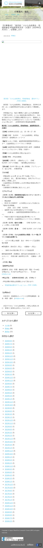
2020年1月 (8, 457)
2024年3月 (8, 396)
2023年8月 (8, 411)
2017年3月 (8, 494)
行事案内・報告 (15, 14)
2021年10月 (9, 442)
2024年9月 (8, 384)
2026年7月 (8, 344)
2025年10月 (9, 362)
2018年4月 (8, 475)
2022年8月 (8, 429)
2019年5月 (8, 460)
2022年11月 (9, 423)
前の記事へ (11, 313)
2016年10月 (9, 509)
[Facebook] (37, 545)
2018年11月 (9, 466)
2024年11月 (9, 380)
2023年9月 (8, 408)
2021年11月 (9, 439)
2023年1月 (8, 417)
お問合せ (30, 544)
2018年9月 (8, 469)
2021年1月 (8, 448)
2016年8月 (8, 515)
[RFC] (12, 539)
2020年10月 (9, 454)
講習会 (7, 332)
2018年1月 (8, 481)
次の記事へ (32, 313)
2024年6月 (8, 390)
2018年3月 (8, 478)
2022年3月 (8, 433)
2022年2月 (8, 435)
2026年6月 (8, 347)
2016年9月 (8, 512)
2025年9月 (8, 365)
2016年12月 (9, 503)
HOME (6, 14)
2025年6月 (8, 371)
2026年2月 (8, 353)
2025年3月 (8, 374)
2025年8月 (8, 368)
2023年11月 (9, 402)
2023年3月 (8, 414)
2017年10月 (9, 488)
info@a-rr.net (6, 274)
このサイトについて (18, 544)
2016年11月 (9, 506)
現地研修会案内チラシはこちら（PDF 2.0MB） (21, 285)
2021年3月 (8, 445)
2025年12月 (9, 356)
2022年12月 (9, 420)
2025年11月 (9, 359)
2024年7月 (8, 387)
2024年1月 (8, 399)
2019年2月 (8, 463)
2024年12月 (9, 377)
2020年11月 (9, 451)
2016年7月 (8, 518)
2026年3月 (8, 350)
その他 (7, 325)
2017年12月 (9, 484)
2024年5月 (8, 393)
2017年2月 (8, 497)
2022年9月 (8, 426)
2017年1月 (8, 500)
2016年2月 (8, 521)
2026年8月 (8, 341)
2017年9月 (8, 491)
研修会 (13, 36)
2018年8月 (8, 472)
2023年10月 (9, 405)
